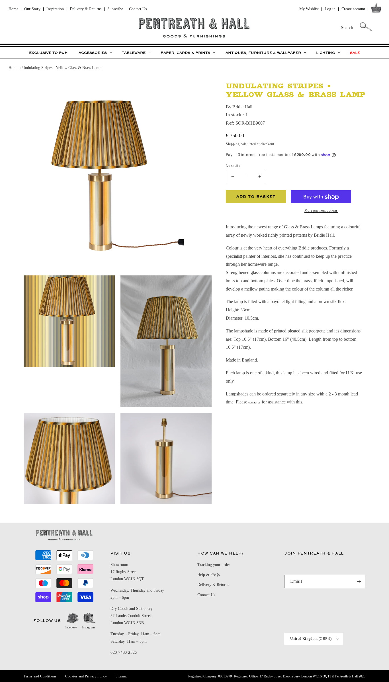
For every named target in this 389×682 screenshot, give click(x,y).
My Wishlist (309, 9)
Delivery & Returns (85, 9)
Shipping (233, 144)
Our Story (32, 9)
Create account (353, 9)
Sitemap (122, 676)
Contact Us (138, 9)
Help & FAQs (208, 575)
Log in (330, 9)
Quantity (233, 165)
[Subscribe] (359, 581)
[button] (377, 9)
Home (13, 9)
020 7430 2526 (123, 652)
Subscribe (115, 9)
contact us (254, 402)
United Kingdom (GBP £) (311, 638)
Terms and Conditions (40, 676)
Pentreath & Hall (346, 676)
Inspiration (55, 9)
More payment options (321, 211)
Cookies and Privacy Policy (86, 676)
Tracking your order (213, 565)
